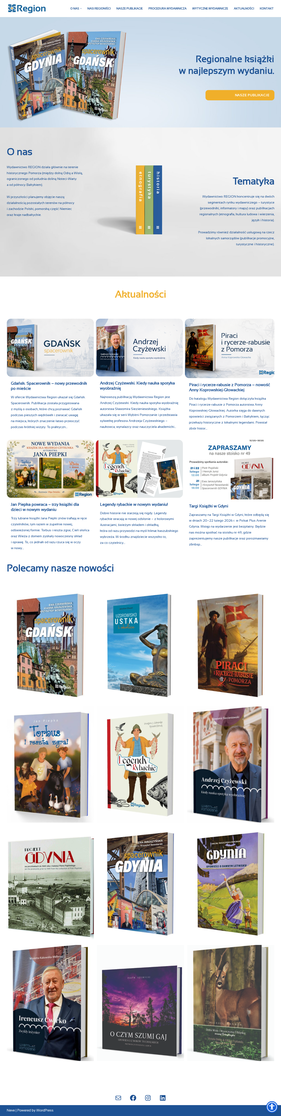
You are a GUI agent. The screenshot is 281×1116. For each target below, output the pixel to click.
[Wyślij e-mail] (118, 1097)
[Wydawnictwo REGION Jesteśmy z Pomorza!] (27, 8)
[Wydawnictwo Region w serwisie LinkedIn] (162, 1097)
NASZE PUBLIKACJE (252, 95)
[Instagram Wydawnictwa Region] (147, 1097)
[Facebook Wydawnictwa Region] (133, 1097)
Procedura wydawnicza (168, 8)
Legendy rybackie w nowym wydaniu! (134, 504)
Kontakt (267, 8)
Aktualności (244, 8)
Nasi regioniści (99, 8)
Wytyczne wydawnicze (210, 8)
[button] (81, 8)
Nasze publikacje (129, 8)
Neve (11, 1110)
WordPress (44, 1110)
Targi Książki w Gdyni (208, 506)
